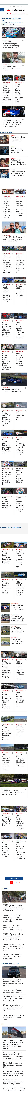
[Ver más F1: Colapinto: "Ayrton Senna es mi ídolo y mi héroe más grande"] (4, 162)
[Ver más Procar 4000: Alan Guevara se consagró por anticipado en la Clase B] (7, 464)
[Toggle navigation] (2, 9)
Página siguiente (14, 878)
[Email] (22, 6)
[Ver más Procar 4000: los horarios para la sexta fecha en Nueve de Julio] (7, 575)
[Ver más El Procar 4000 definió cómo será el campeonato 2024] (14, 379)
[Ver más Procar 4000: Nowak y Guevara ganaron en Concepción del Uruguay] (20, 686)
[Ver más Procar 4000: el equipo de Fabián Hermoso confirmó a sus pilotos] (20, 347)
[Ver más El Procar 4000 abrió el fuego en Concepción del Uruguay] (20, 719)
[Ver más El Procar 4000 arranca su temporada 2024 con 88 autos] (20, 280)
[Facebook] (6, 6)
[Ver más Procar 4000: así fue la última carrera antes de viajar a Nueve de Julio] (5, 607)
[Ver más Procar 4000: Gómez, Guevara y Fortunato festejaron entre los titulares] (7, 836)
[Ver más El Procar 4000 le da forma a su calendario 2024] (20, 405)
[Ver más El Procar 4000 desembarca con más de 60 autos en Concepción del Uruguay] (21, 747)
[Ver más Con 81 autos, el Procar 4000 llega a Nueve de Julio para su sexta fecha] (5, 618)
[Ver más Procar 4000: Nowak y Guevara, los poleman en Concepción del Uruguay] (7, 719)
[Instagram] (18, 6)
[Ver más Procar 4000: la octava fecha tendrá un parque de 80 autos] (20, 464)
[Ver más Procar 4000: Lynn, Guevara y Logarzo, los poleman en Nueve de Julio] (7, 545)
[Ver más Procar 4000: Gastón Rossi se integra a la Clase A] (7, 491)
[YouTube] (14, 6)
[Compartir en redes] (23, 40)
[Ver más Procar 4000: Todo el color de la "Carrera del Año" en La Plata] (7, 809)
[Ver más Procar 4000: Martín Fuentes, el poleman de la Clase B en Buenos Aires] (7, 433)
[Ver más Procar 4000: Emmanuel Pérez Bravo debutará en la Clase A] (13, 57)
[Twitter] (10, 6)
